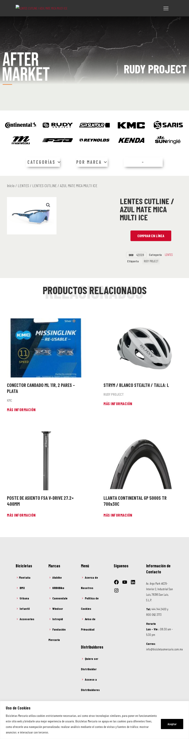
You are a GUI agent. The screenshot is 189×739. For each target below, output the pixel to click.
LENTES (23, 185)
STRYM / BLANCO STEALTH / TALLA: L (136, 385)
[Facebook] (116, 582)
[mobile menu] (166, 8)
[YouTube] (124, 582)
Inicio (11, 185)
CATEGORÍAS (41, 162)
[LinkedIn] (133, 582)
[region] (94, 720)
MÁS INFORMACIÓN (21, 409)
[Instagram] (116, 590)
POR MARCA (89, 162)
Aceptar (172, 724)
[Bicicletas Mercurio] (41, 8)
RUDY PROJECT (151, 261)
